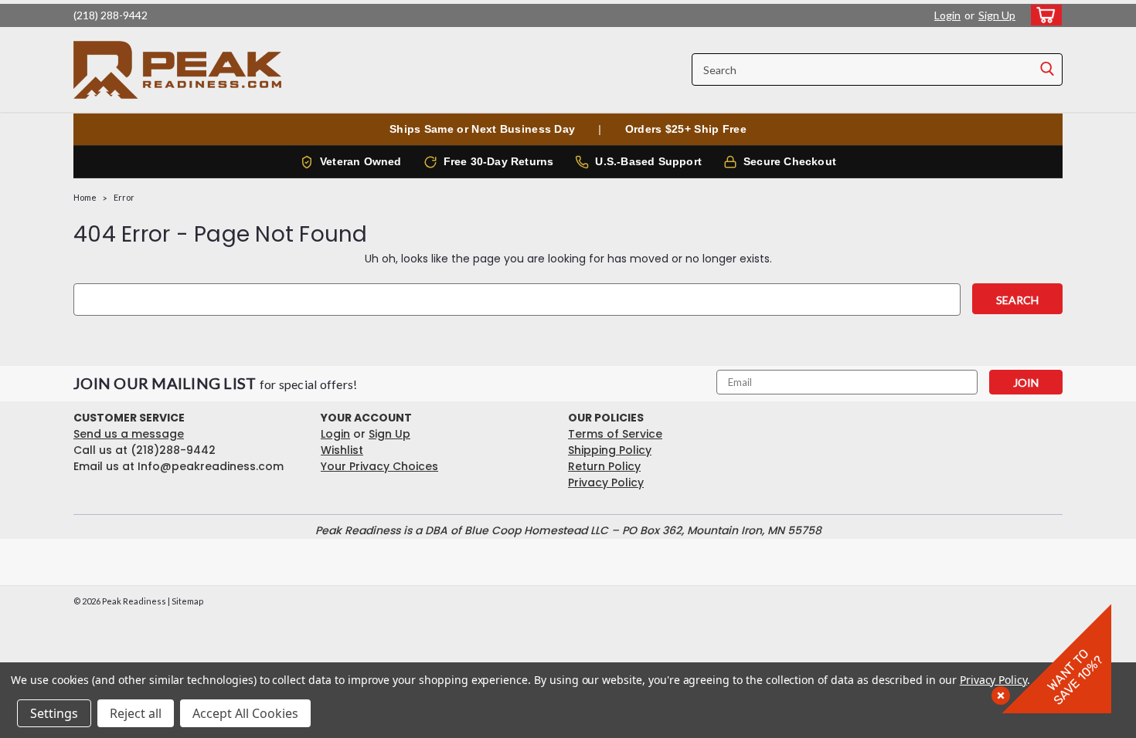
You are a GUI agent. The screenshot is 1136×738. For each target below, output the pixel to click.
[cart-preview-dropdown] (1043, 15)
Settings (54, 713)
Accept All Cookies (245, 713)
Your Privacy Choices (379, 466)
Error (124, 197)
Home (85, 197)
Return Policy (604, 466)
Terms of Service (615, 434)
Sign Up (996, 15)
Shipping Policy (609, 450)
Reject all (136, 713)
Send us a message (128, 434)
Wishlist (342, 450)
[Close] (997, 692)
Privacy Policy (606, 482)
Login (947, 15)
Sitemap (187, 601)
